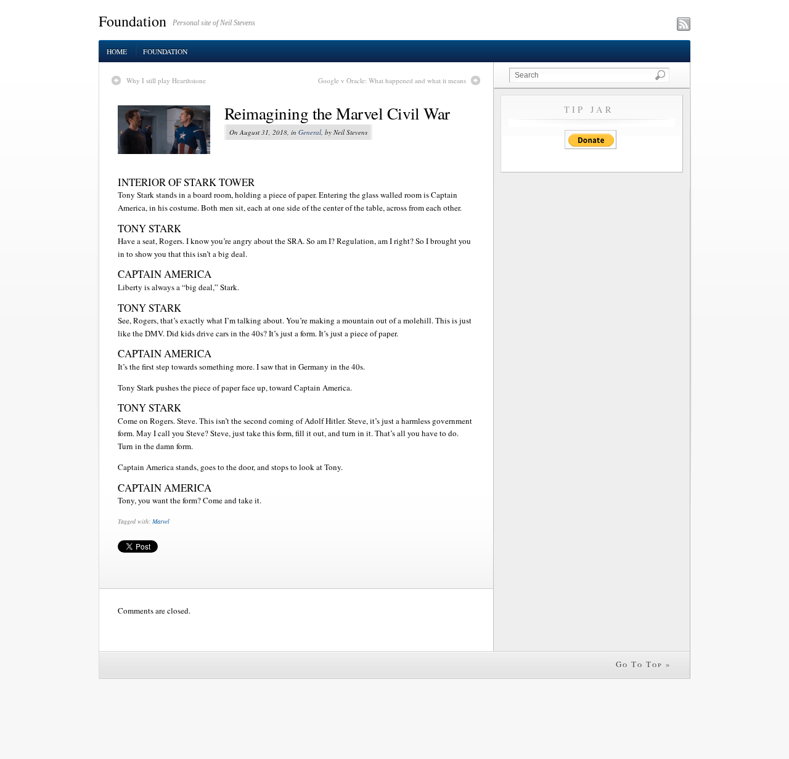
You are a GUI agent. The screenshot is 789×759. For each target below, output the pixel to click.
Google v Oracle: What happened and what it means (392, 80)
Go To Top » (643, 664)
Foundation (132, 21)
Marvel (161, 521)
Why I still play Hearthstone (166, 80)
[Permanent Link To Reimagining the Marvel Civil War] (171, 129)
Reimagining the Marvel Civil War (337, 113)
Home (117, 51)
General (309, 132)
